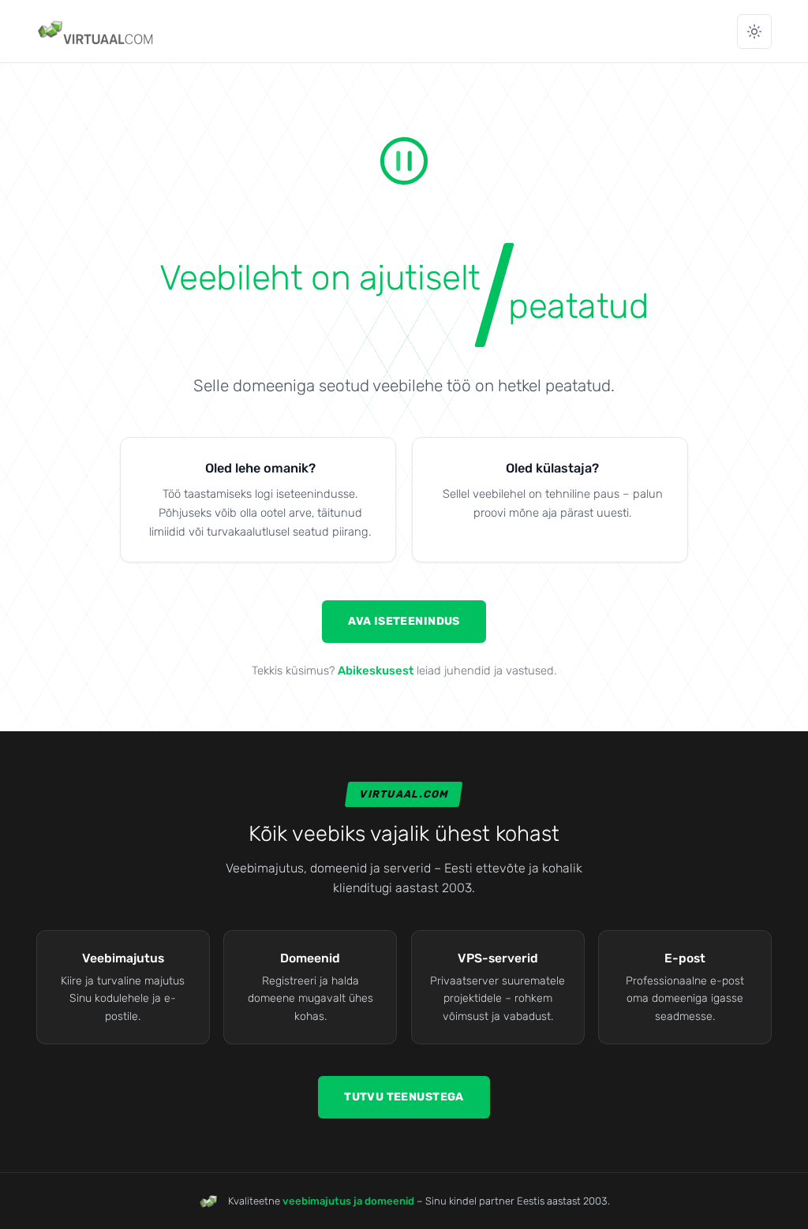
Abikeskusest (375, 670)
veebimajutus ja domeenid (348, 1201)
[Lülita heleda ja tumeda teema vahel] (754, 31)
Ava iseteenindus (404, 621)
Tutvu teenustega (404, 1097)
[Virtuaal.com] (96, 31)
